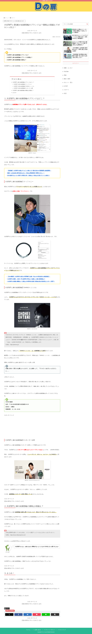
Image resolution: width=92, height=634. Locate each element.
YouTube (66, 71)
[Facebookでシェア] (18, 614)
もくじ (15, 79)
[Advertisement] (32, 426)
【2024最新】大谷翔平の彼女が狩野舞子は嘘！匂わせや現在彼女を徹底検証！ (28, 276)
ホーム (28, 629)
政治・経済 (67, 78)
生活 (65, 93)
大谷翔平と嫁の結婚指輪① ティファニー (23, 84)
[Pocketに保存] (37, 614)
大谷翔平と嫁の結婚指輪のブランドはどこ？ (23, 82)
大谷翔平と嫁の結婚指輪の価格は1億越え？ (23, 90)
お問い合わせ (38, 629)
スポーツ (7, 608)
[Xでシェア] (9, 614)
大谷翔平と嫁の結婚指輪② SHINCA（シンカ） (24, 86)
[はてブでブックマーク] (28, 614)
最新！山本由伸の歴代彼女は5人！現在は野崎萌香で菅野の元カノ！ (26, 173)
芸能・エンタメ (68, 68)
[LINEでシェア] (46, 614)
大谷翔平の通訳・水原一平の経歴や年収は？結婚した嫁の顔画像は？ (26, 279)
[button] (55, 614)
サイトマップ (63, 629)
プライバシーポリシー (50, 629)
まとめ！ (15, 92)
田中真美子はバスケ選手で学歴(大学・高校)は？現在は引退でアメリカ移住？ (28, 175)
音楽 (65, 75)
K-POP (66, 86)
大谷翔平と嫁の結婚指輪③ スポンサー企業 (23, 88)
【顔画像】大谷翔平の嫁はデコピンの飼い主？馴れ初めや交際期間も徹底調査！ (29, 170)
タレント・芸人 (68, 82)
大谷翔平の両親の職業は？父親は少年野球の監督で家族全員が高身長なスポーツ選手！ (31, 281)
